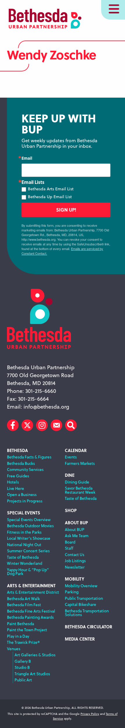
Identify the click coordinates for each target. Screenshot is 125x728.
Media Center (80, 639)
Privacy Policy (90, 714)
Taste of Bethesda (23, 557)
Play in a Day (18, 636)
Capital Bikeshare (80, 604)
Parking (71, 592)
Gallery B (23, 661)
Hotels (13, 482)
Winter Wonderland (24, 563)
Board (70, 542)
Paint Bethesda (20, 623)
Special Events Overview (29, 519)
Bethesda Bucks (21, 463)
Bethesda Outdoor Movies (30, 525)
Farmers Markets (80, 463)
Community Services (25, 469)
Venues (13, 648)
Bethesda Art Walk (23, 598)
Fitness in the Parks (24, 532)
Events (71, 457)
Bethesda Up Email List (50, 197)
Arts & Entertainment (31, 586)
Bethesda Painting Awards (30, 617)
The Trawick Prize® (23, 642)
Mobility (74, 579)
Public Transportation (84, 598)
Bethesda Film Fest (24, 604)
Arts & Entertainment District (33, 592)
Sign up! (66, 209)
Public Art (23, 680)
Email (27, 158)
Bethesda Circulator (88, 627)
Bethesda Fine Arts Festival (31, 611)
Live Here (15, 488)
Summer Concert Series (28, 550)
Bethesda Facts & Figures (29, 457)
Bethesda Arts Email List (51, 189)
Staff (69, 548)
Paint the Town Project (27, 629)
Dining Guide (77, 482)
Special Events (23, 513)
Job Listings (75, 560)
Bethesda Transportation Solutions (87, 613)
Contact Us (74, 554)
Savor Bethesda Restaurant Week (80, 490)
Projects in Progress (24, 501)
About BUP (76, 523)
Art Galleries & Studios (35, 654)
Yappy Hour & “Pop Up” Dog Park (28, 571)
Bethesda (17, 450)
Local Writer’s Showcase (28, 538)
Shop (71, 510)
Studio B (22, 667)
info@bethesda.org (46, 406)
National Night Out (24, 544)
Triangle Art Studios (32, 673)
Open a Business (22, 494)
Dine (69, 475)
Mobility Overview (81, 585)
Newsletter (75, 567)
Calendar (76, 450)
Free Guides (18, 476)
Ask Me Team (76, 535)
